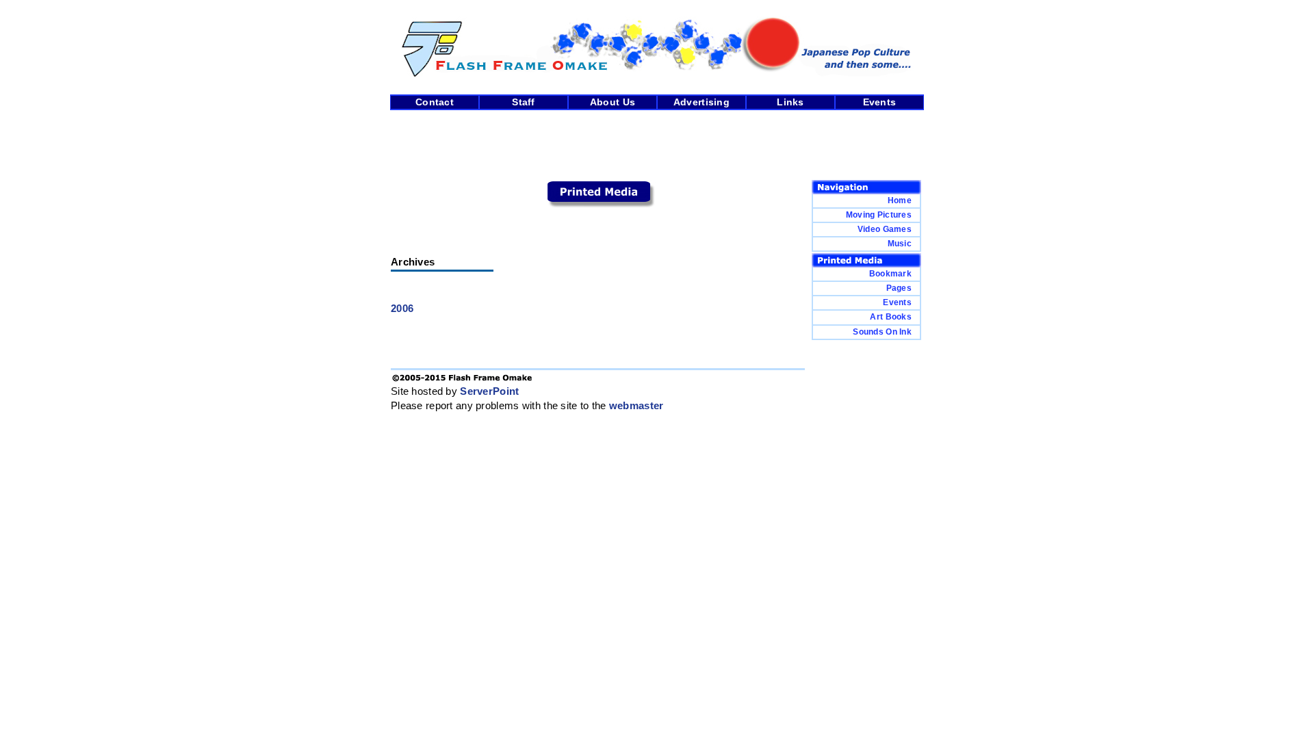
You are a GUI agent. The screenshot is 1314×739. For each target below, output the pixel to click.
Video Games (885, 229)
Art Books (891, 317)
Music (900, 243)
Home (900, 200)
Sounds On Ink (882, 332)
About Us (612, 102)
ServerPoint (489, 391)
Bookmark (890, 273)
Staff (523, 102)
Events (880, 102)
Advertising (701, 102)
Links (790, 102)
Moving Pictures (879, 215)
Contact (434, 102)
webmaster (636, 405)
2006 (402, 308)
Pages (899, 288)
